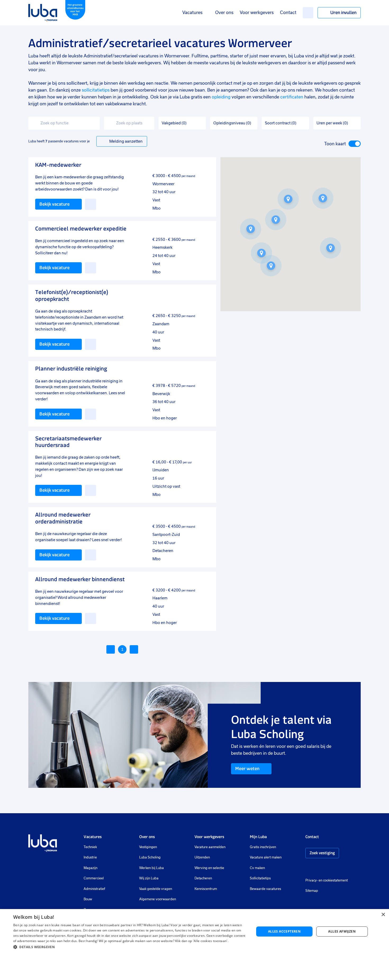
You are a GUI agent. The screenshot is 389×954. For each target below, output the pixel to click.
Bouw (88, 899)
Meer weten (247, 768)
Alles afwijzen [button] (342, 931)
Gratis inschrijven (263, 847)
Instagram (308, 868)
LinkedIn (324, 868)
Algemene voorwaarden (157, 899)
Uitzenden (202, 857)
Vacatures (192, 12)
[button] (323, 198)
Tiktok (345, 868)
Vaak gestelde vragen (155, 889)
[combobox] (64, 123)
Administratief (94, 889)
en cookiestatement (333, 880)
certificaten (291, 97)
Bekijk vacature (54, 204)
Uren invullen (343, 12)
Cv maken (257, 868)
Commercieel (94, 878)
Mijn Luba (258, 837)
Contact (288, 12)
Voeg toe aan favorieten (90, 204)
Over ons (224, 12)
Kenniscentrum (206, 889)
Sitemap (311, 891)
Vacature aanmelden (210, 847)
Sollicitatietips (260, 878)
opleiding (221, 97)
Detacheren (203, 878)
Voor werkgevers (257, 12)
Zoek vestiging (322, 853)
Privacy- (311, 880)
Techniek (90, 847)
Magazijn (90, 868)
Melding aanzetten (126, 141)
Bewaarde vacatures (265, 889)
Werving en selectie (209, 868)
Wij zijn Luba (149, 878)
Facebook (316, 868)
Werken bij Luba (151, 868)
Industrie (90, 857)
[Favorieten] (308, 12)
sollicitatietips (96, 90)
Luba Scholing (150, 857)
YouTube (334, 868)
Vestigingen (148, 847)
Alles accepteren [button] (284, 931)
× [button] (383, 915)
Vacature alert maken (266, 857)
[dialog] (194, 931)
